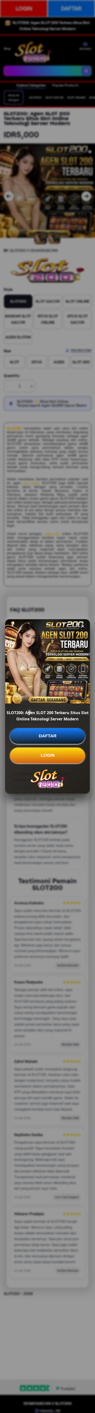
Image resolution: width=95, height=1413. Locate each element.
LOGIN (48, 755)
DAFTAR (48, 735)
